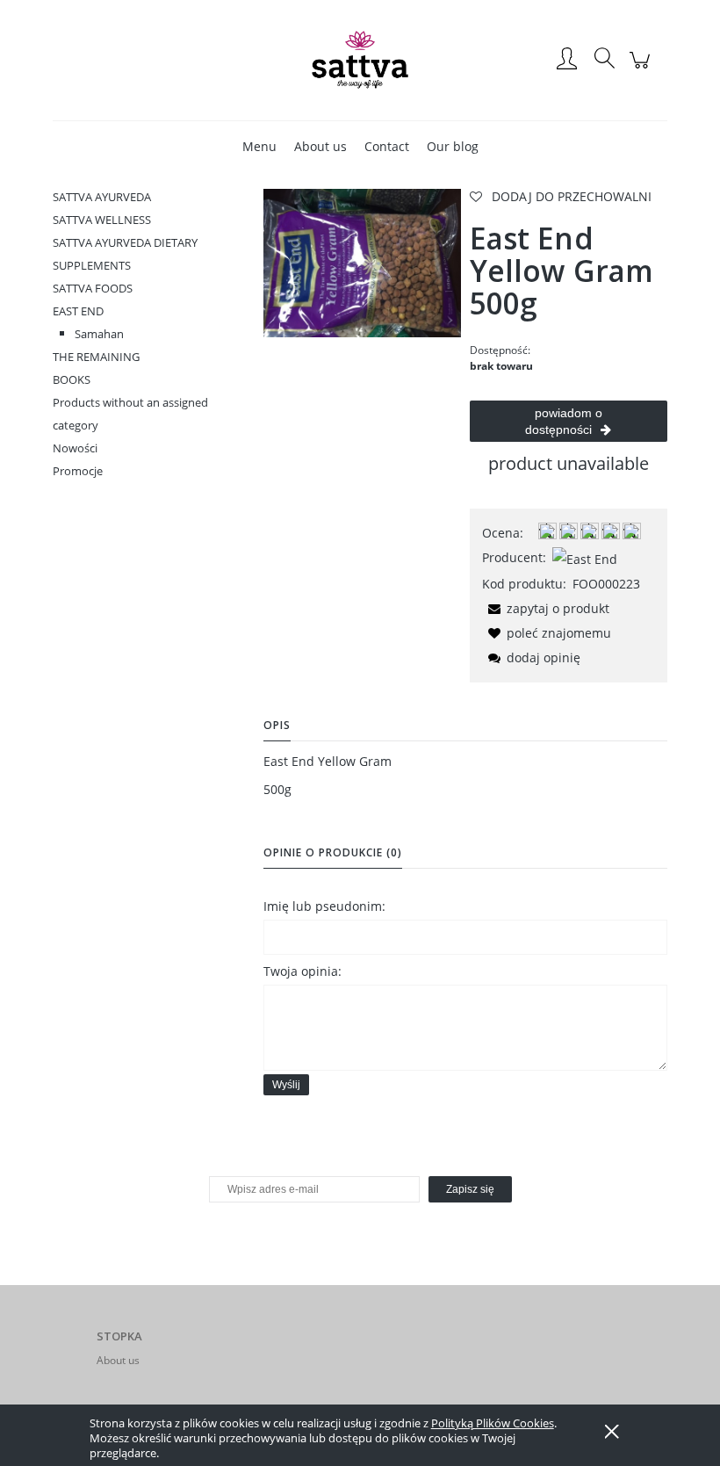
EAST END (78, 311)
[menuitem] (259, 146)
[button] (545, 608)
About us (118, 1360)
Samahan (99, 334)
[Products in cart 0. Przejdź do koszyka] (642, 69)
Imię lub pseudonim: (324, 906)
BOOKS (71, 379)
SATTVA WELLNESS (102, 219)
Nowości (75, 448)
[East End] (584, 557)
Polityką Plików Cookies (492, 1423)
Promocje (78, 471)
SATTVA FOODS (93, 288)
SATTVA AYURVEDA (102, 197)
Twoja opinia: (302, 971)
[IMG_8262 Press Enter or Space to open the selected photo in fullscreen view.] (362, 261)
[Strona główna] (360, 60)
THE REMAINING (96, 357)
